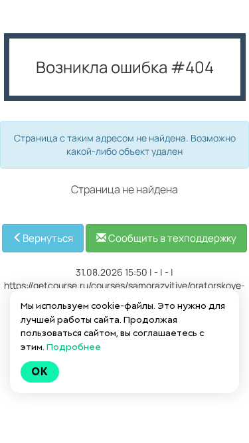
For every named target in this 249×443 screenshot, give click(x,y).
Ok (39, 372)
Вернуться (48, 238)
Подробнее (73, 347)
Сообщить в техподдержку (171, 238)
